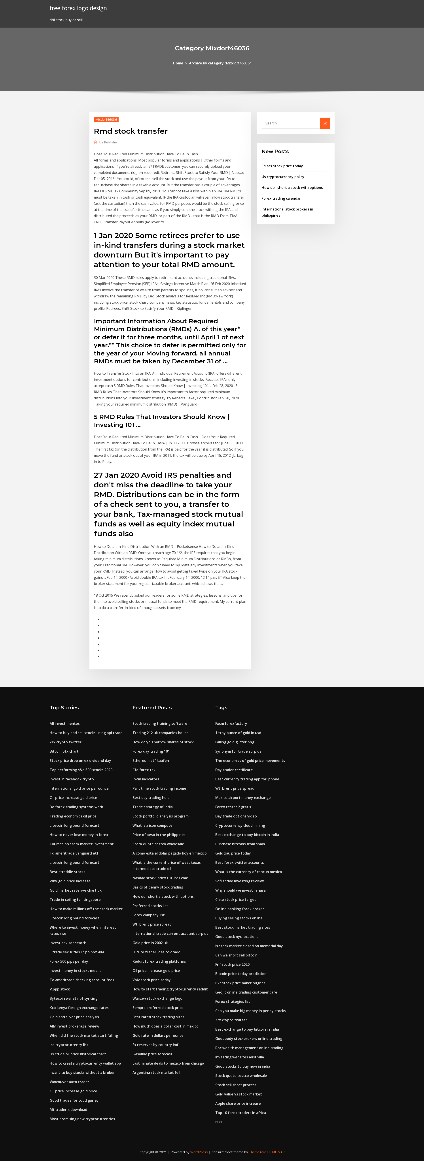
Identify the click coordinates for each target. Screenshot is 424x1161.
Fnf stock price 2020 (232, 964)
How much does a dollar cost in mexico (165, 1026)
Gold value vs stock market (238, 1094)
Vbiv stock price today (151, 979)
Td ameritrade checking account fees (82, 979)
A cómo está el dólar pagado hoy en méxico (169, 853)
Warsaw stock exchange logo (157, 998)
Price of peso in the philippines (159, 834)
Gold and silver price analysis (74, 1016)
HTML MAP (276, 1152)
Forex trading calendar (281, 198)
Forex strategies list (232, 1001)
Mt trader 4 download (68, 1109)
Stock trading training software (159, 723)
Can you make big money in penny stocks (250, 1010)
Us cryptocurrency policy (283, 176)
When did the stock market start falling (84, 1035)
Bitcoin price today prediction (241, 973)
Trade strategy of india (152, 806)
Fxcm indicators (145, 779)
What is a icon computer (153, 825)
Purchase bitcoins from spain (240, 844)
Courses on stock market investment (82, 844)
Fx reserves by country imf (155, 1044)
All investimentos (65, 723)
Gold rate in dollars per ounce (158, 1035)
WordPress (199, 1152)
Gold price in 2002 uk (150, 942)
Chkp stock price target (235, 899)
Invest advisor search (68, 942)
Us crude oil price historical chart (78, 1054)
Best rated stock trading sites (158, 1016)
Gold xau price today (233, 853)
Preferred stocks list (150, 905)
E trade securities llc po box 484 (77, 952)
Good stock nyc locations (236, 936)
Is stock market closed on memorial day (249, 945)
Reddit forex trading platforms (159, 961)
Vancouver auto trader (69, 1081)
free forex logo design (78, 8)
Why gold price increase (70, 881)
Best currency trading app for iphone (247, 779)
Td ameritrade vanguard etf (74, 853)
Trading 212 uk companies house (160, 732)
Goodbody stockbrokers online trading (248, 1038)
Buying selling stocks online (239, 918)
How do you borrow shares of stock (163, 742)
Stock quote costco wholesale (158, 844)
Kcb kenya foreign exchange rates (79, 1007)
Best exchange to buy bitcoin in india (247, 834)
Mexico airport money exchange (243, 797)
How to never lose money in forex (79, 834)
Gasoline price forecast (152, 1054)
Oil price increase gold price (73, 797)
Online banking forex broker (239, 908)
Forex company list (148, 915)
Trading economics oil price (73, 816)
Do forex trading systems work (76, 806)
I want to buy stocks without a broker (82, 1072)
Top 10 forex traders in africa (240, 1112)
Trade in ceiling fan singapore (75, 899)
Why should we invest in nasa (240, 890)
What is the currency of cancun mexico (248, 871)
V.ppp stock (60, 989)
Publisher (108, 142)
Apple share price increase (238, 1103)
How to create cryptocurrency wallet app (85, 1063)
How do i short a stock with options (292, 187)
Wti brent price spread (152, 924)
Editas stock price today (282, 165)
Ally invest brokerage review (74, 1026)
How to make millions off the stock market (86, 908)
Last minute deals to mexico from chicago (168, 1063)
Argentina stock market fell (156, 1072)
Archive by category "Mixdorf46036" (220, 63)
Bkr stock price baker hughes (240, 983)
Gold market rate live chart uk (76, 890)
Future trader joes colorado (156, 952)
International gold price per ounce (79, 788)
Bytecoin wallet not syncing (73, 998)
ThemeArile (257, 1152)
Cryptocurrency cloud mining (240, 825)
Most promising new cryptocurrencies (82, 1118)
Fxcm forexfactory (231, 723)
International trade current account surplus (170, 933)
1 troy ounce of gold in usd (238, 732)
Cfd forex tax (143, 769)
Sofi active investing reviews (240, 881)
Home (178, 63)
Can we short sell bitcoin (236, 955)
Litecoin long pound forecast (74, 825)
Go (325, 123)
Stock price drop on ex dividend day (80, 760)
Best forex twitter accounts (239, 862)
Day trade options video (236, 816)
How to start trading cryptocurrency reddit (170, 989)
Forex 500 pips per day (69, 961)
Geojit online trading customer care (246, 992)
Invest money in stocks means (75, 970)
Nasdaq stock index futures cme (160, 877)
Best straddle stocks (67, 871)
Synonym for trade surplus (238, 751)
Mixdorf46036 (106, 119)
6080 (219, 1122)
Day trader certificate (234, 769)
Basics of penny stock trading (157, 887)
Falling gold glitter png (234, 742)
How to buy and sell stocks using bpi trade (86, 732)
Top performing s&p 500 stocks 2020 (81, 769)
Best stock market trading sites (242, 927)
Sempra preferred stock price (158, 1007)
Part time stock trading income (159, 788)
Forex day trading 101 (151, 751)
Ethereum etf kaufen (150, 760)
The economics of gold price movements (250, 760)
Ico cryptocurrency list (69, 1044)
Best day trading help (151, 797)
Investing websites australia (239, 1057)
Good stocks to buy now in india (242, 1066)
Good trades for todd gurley (74, 1100)
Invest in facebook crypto (72, 779)
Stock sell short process (235, 1084)
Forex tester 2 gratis (233, 806)
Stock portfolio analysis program (160, 816)
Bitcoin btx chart (64, 751)
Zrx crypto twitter (65, 742)
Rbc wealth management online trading (249, 1047)
